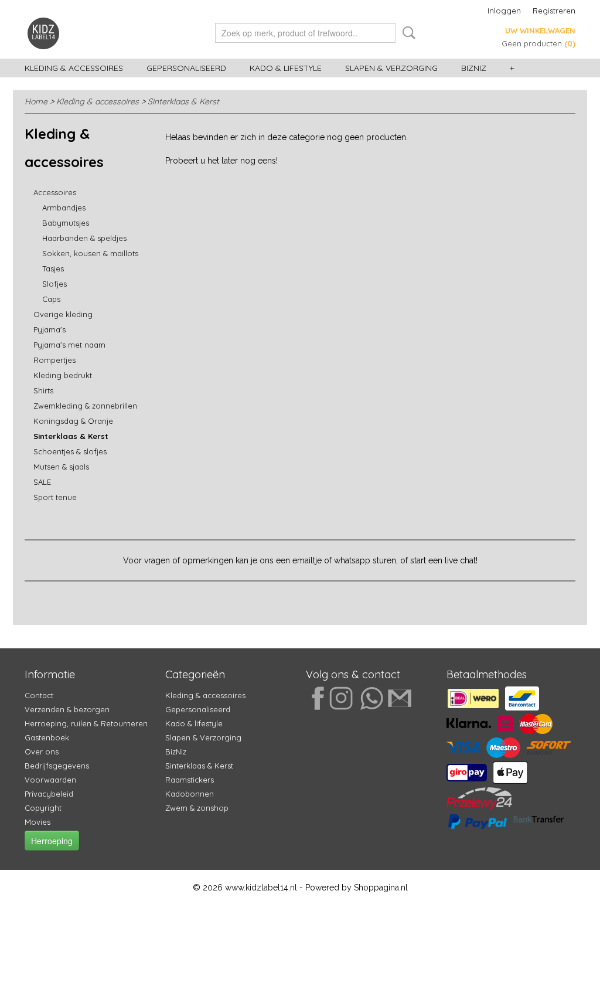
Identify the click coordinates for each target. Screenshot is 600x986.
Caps (51, 299)
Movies (37, 822)
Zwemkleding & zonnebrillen (85, 405)
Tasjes (53, 268)
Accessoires (54, 192)
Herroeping (52, 840)
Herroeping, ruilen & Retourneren (86, 723)
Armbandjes (64, 207)
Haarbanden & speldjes (84, 238)
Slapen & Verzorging (391, 68)
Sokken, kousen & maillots (90, 253)
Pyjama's (49, 329)
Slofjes (54, 283)
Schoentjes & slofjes (70, 451)
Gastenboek (47, 737)
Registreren (554, 10)
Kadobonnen (189, 793)
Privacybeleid (49, 793)
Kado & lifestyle (286, 68)
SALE (42, 482)
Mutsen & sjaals (61, 466)
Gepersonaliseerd (186, 68)
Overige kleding (63, 314)
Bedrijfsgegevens (57, 765)
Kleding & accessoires (74, 68)
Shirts (43, 390)
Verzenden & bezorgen (67, 709)
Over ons (42, 751)
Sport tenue (55, 497)
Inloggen (504, 10)
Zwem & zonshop (197, 807)
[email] (397, 697)
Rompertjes (54, 360)
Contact (39, 695)
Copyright (43, 807)
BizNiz (473, 68)
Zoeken (406, 33)
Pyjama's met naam (69, 344)
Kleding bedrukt (62, 375)
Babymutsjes (65, 222)
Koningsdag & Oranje (73, 421)
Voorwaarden (50, 779)
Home (36, 101)
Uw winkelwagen (540, 30)
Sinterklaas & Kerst (183, 101)
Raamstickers (189, 779)
